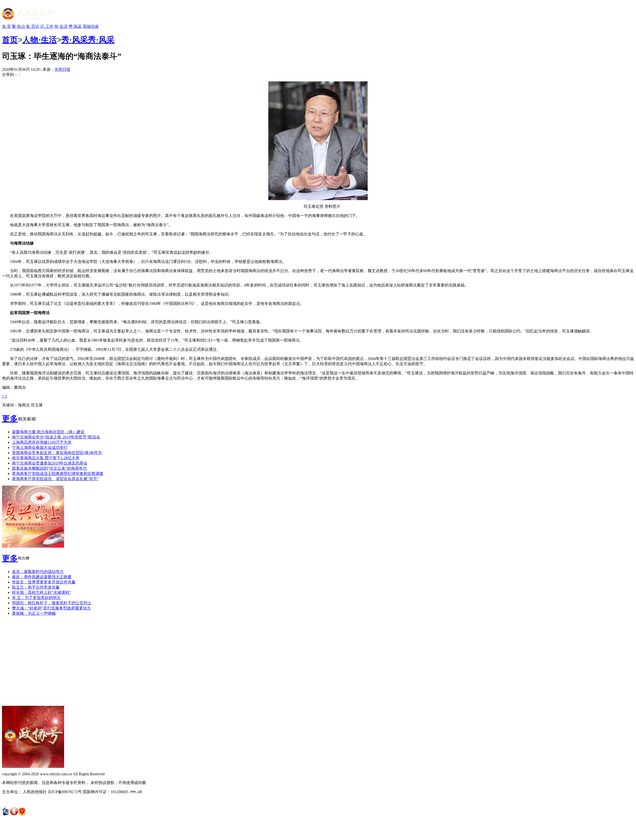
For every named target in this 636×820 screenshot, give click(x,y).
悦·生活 (61, 26)
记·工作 (46, 26)
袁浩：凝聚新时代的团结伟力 (38, 572)
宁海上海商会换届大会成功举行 (40, 447)
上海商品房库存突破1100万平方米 (42, 442)
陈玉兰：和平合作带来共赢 (36, 587)
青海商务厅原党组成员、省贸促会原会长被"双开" (55, 479)
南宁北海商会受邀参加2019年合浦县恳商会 (49, 463)
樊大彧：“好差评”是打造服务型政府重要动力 (51, 608)
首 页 (6, 26)
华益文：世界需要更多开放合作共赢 (44, 582)
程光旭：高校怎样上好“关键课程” (41, 592)
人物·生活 (39, 39)
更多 (10, 418)
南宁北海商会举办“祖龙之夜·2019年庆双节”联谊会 (56, 437)
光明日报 (62, 69)
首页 (10, 39)
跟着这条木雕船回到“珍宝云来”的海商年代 (49, 468)
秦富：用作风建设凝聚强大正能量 (42, 577)
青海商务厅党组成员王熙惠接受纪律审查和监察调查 (57, 473)
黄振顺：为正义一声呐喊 (34, 613)
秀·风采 (75, 26)
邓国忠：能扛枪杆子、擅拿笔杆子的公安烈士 (51, 603)
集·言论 (32, 26)
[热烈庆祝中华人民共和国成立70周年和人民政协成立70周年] (33, 546)
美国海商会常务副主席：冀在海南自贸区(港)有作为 (57, 453)
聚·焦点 (18, 26)
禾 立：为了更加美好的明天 (36, 598)
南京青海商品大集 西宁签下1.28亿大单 (46, 458)
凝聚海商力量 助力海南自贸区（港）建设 (48, 432)
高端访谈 (91, 26)
